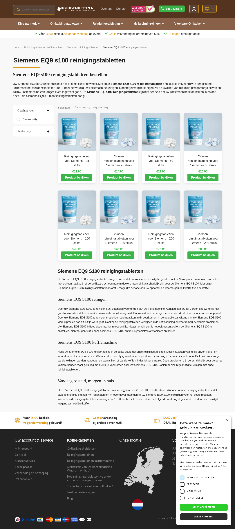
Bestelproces (23, 467)
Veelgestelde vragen (81, 492)
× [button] (227, 420)
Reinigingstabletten (80, 454)
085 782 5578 (174, 8)
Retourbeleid (23, 479)
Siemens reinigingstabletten (83, 47)
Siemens (28, 119)
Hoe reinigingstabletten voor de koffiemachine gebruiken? (89, 478)
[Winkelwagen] (209, 8)
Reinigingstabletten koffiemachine (43, 47)
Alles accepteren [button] (203, 507)
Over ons (106, 8)
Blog (70, 498)
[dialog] (203, 470)
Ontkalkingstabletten (81, 448)
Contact (121, 8)
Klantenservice (25, 461)
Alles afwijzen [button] (203, 516)
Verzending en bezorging (31, 473)
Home (16, 47)
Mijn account (23, 448)
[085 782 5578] (162, 8)
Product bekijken (77, 177)
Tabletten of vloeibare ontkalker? (90, 486)
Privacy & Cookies (170, 518)
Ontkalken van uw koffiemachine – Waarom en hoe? (90, 468)
